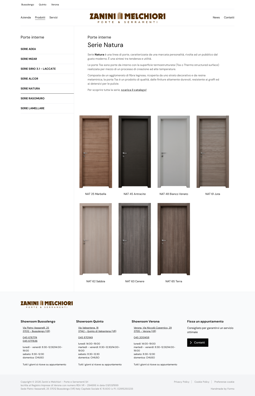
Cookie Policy (201, 381)
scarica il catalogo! (134, 90)
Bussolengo (27, 4)
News (216, 17)
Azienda (26, 17)
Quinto (42, 4)
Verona (55, 4)
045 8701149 (85, 337)
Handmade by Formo (222, 388)
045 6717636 (30, 340)
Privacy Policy (181, 381)
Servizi (53, 17)
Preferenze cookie (224, 381)
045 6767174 (30, 337)
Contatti (229, 17)
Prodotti (40, 17)
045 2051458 (141, 337)
